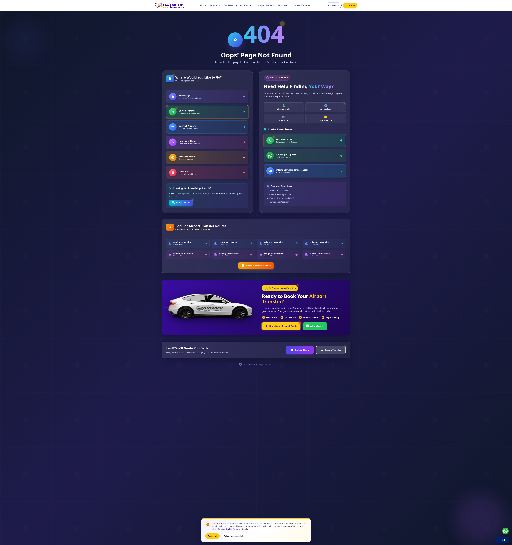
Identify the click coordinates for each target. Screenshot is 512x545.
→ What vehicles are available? (280, 198)
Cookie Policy (231, 529)
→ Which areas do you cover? (279, 194)
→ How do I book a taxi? (277, 190)
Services (213, 5)
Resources (283, 5)
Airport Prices (265, 5)
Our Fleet (228, 5)
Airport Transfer (244, 5)
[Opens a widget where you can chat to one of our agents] (502, 540)
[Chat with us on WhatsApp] (505, 531)
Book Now (350, 5)
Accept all (212, 536)
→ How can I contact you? (277, 202)
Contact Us (333, 5)
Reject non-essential (233, 536)
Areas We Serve (302, 5)
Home (203, 5)
